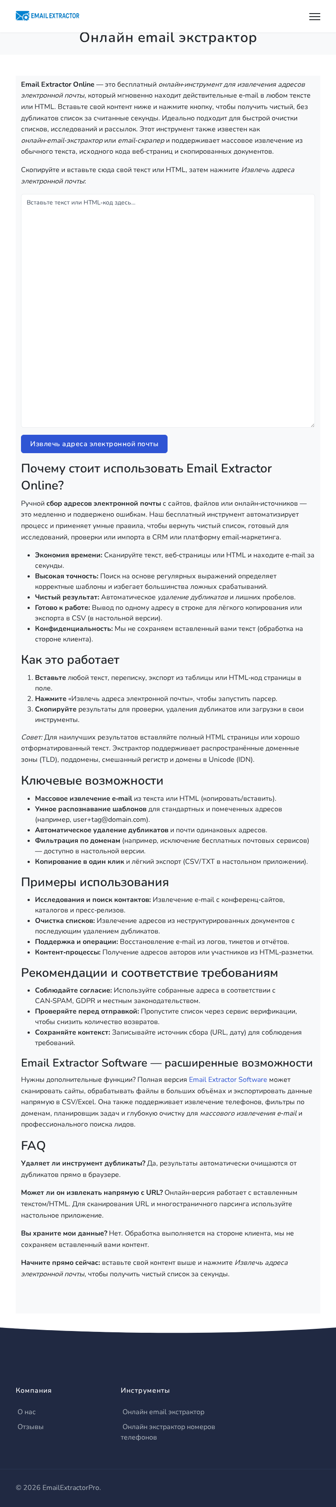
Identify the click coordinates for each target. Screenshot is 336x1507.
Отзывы (31, 1427)
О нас (27, 1412)
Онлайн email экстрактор (163, 1412)
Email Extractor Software (228, 1079)
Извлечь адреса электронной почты (94, 444)
